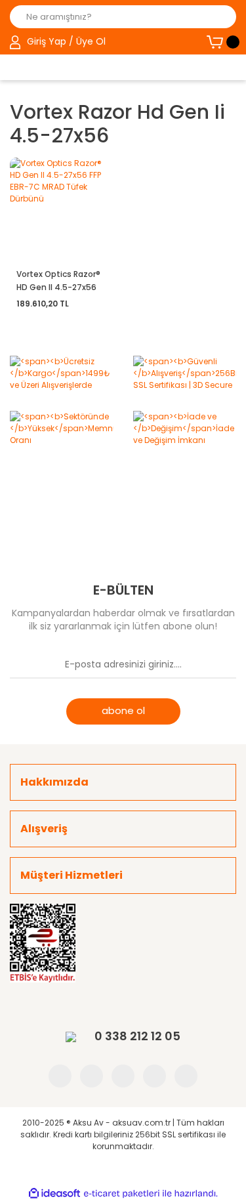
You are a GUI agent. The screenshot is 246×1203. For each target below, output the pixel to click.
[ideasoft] (54, 1193)
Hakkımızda (54, 782)
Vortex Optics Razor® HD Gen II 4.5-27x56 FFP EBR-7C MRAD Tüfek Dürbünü (58, 281)
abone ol (123, 710)
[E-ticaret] (121, 1193)
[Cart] (221, 42)
